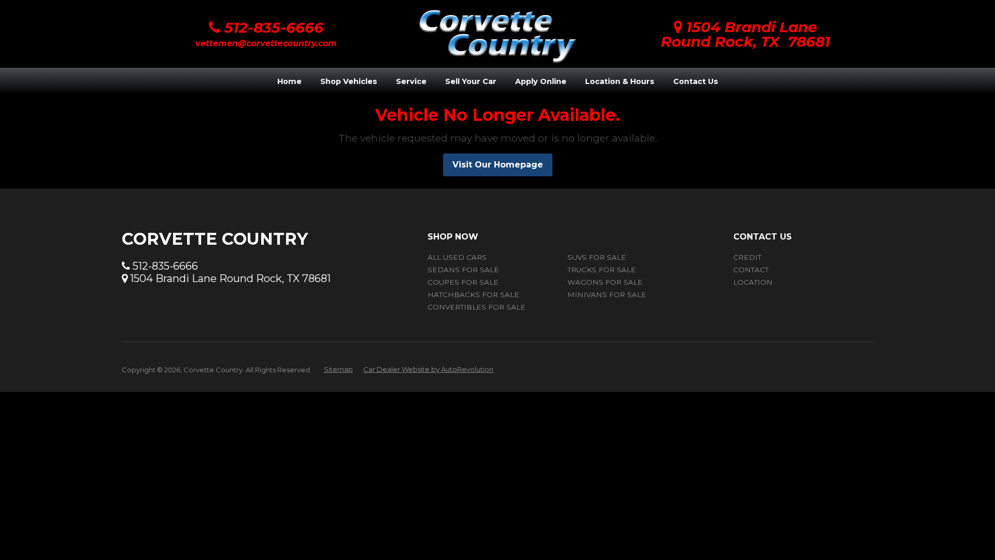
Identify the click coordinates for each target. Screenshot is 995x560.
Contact (751, 269)
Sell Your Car (470, 81)
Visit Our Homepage (497, 165)
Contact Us (695, 81)
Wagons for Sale (605, 282)
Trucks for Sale (601, 269)
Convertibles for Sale (476, 307)
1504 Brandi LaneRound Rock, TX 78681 (745, 34)
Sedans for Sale (463, 269)
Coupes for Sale (463, 282)
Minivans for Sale (606, 294)
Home (289, 81)
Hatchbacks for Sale (473, 294)
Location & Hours (620, 81)
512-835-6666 (271, 27)
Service (411, 81)
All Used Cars (457, 257)
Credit (747, 257)
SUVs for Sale (596, 257)
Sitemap (338, 369)
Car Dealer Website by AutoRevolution (428, 369)
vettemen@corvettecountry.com (266, 43)
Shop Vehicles (348, 81)
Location (753, 282)
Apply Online (540, 81)
